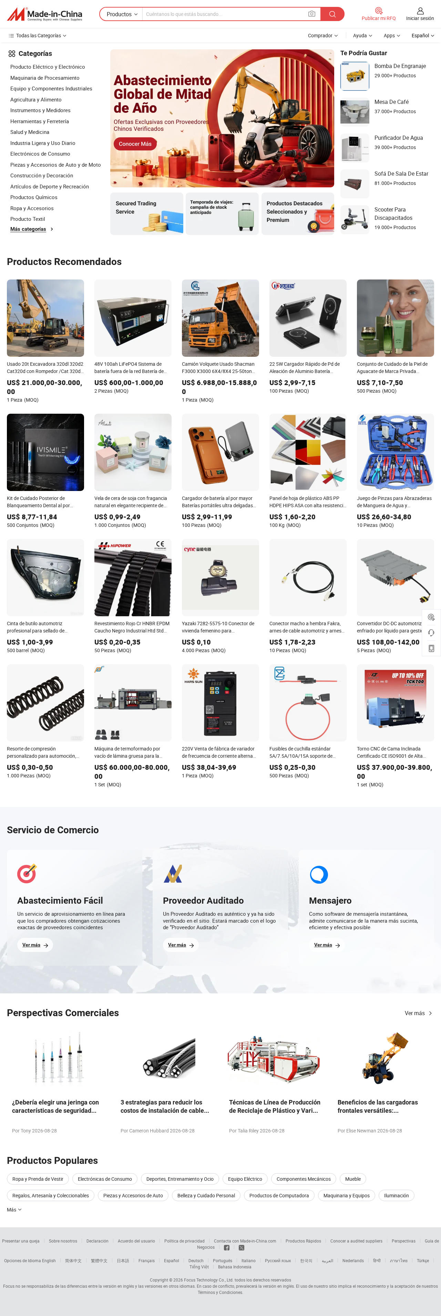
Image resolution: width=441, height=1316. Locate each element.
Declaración (97, 1241)
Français (147, 1260)
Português (222, 1260)
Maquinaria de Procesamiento (45, 77)
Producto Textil (27, 218)
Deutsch (196, 1260)
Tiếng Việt (199, 1266)
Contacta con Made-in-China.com (245, 1241)
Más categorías (28, 229)
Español (171, 1260)
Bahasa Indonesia (235, 1266)
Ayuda (360, 35)
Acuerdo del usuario (136, 1241)
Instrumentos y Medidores (40, 110)
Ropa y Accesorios (32, 208)
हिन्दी (377, 1260)
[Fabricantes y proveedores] (44, 14)
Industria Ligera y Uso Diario (42, 142)
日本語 (123, 1260)
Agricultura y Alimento (36, 99)
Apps (389, 35)
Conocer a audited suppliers (356, 1241)
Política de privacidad (184, 1241)
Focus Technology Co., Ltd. (209, 1280)
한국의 (306, 1260)
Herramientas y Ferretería (39, 121)
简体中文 (73, 1260)
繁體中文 (99, 1260)
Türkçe (423, 1260)
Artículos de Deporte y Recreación (49, 186)
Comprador (320, 35)
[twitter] (241, 1247)
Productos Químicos (34, 197)
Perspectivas (404, 1241)
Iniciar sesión (420, 18)
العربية (327, 1260)
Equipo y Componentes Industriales (51, 88)
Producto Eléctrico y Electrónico (47, 66)
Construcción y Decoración (41, 175)
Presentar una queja (21, 1241)
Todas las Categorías (38, 35)
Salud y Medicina (29, 131)
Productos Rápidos (303, 1241)
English (49, 1260)
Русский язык (278, 1260)
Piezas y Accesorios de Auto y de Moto (55, 164)
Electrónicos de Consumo (40, 153)
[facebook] (226, 1247)
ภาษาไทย (399, 1260)
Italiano (249, 1260)
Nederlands (353, 1260)
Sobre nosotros (63, 1241)
